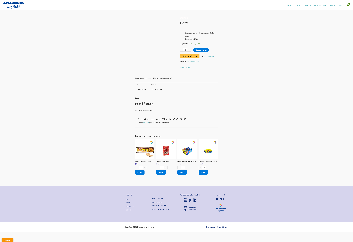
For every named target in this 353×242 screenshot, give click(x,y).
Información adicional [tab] (143, 78)
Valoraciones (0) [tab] (166, 78)
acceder (146, 123)
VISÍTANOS (183, 3)
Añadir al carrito (201, 50)
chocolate (193, 61)
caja (188, 61)
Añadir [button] (139, 172)
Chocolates (184, 18)
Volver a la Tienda (189, 56)
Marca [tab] (155, 78)
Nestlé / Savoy (185, 67)
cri (198, 61)
